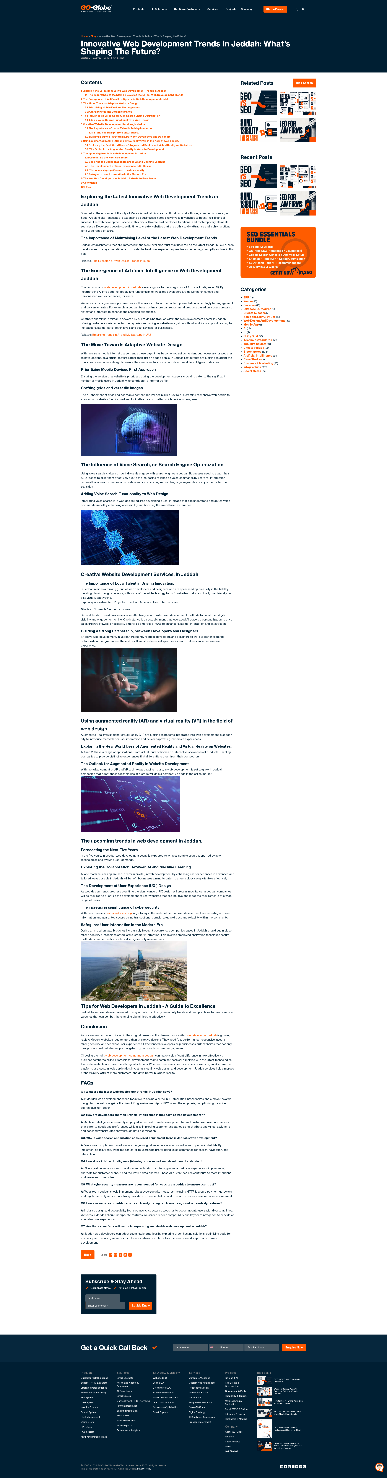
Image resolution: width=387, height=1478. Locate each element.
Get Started (231, 1451)
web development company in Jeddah (129, 1055)
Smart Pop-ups (160, 1412)
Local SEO (158, 1382)
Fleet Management (90, 1417)
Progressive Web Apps (201, 1402)
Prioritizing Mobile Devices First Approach (112, 107)
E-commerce (253, 351)
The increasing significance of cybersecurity (114, 170)
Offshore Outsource (257, 309)
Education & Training (235, 1414)
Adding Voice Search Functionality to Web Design (117, 120)
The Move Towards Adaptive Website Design (109, 103)
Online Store (87, 1422)
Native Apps (195, 1397)
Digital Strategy (197, 1412)
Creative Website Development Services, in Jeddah (113, 124)
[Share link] (300, 1466)
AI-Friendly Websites (163, 1392)
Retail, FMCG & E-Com (236, 1409)
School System (88, 1412)
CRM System (87, 1402)
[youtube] (293, 1467)
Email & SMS (123, 1415)
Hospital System (89, 1407)
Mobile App (251, 324)
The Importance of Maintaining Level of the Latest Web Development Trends (134, 94)
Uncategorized (254, 347)
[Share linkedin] (282, 1467)
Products (138, 9)
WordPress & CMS (198, 1392)
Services (212, 9)
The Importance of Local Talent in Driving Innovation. (119, 128)
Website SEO (160, 1378)
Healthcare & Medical (236, 1419)
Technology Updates (258, 340)
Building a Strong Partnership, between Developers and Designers (128, 136)
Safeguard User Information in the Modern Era (115, 174)
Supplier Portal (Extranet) (94, 1382)
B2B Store (86, 1427)
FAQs (86, 186)
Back (87, 1254)
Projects (231, 9)
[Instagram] (290, 1467)
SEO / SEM (251, 336)
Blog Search (304, 83)
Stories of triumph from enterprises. (114, 132)
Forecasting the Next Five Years (106, 157)
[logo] (96, 9)
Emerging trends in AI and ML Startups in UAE (121, 334)
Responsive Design (199, 1387)
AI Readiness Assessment (202, 1417)
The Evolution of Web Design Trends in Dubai (121, 260)
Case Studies (253, 359)
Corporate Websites (199, 1378)
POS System (87, 1431)
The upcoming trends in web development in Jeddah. (114, 153)
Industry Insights (255, 344)
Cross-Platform (197, 1407)
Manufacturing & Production (233, 1403)
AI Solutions (159, 9)
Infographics (252, 367)
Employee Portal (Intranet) (94, 1387)
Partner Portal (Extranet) (93, 1392)
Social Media (252, 371)
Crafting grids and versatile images (108, 111)
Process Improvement (200, 1422)
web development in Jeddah (122, 287)
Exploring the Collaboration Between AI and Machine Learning (125, 161)
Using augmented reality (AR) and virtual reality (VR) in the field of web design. (130, 140)
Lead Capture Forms (163, 1402)
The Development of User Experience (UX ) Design (118, 166)
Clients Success (255, 313)
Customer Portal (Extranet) (94, 1378)
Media (228, 1446)
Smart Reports (124, 1425)
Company (246, 9)
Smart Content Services (165, 1397)
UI (245, 332)
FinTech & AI (231, 1378)
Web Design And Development (264, 320)
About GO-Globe (234, 1431)
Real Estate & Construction (232, 1384)
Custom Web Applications (202, 1382)
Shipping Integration (127, 1410)
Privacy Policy (144, 1468)
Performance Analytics (128, 1430)
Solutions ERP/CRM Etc (259, 317)
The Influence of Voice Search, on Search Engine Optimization (120, 115)
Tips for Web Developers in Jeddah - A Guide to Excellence (118, 178)
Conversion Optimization (165, 1407)
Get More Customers (187, 9)
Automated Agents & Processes (128, 1384)
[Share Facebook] (286, 1467)
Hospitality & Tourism (236, 1396)
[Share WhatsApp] (297, 1467)
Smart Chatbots (125, 1378)
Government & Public (235, 1391)
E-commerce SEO (162, 1387)
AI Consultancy (124, 1391)
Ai (245, 328)
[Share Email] (304, 1467)
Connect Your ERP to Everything (133, 1401)
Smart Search (124, 1396)
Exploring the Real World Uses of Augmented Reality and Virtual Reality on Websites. (138, 145)
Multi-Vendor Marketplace (94, 1436)
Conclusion (89, 182)
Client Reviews (232, 1441)
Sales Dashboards (126, 1420)
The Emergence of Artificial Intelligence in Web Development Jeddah (125, 99)
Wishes (249, 301)
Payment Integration (127, 1405)
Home (84, 36)
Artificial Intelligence (258, 355)
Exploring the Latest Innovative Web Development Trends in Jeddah (123, 90)
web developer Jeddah (202, 1035)
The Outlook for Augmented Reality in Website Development (124, 149)
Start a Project (275, 9)
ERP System (87, 1397)
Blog (93, 36)
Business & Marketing (258, 363)
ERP (246, 297)
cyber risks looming (119, 913)
